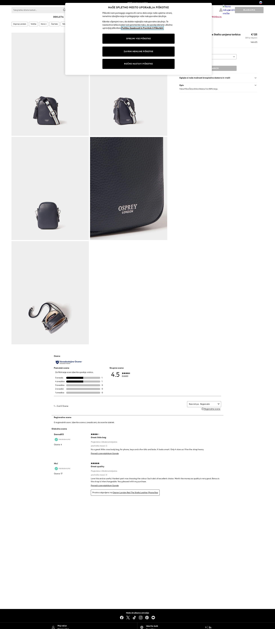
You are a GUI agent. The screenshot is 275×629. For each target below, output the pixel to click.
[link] (221, 10)
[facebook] (122, 617)
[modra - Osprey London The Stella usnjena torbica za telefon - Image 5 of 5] (50, 292)
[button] (218, 85)
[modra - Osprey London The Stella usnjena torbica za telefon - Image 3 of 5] (50, 188)
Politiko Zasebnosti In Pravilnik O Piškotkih (142, 28)
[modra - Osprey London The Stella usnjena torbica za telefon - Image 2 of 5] (128, 84)
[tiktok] (134, 617)
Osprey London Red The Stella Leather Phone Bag (135, 492)
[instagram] (141, 617)
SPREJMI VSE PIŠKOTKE (138, 38)
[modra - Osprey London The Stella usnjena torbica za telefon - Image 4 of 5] (128, 188)
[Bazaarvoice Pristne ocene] (69, 362)
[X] (128, 617)
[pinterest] (147, 617)
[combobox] (208, 404)
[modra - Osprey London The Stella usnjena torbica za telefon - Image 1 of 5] (50, 84)
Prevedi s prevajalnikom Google (105, 453)
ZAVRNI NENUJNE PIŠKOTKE (138, 51)
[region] (138, 39)
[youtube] (153, 617)
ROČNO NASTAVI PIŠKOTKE (138, 64)
